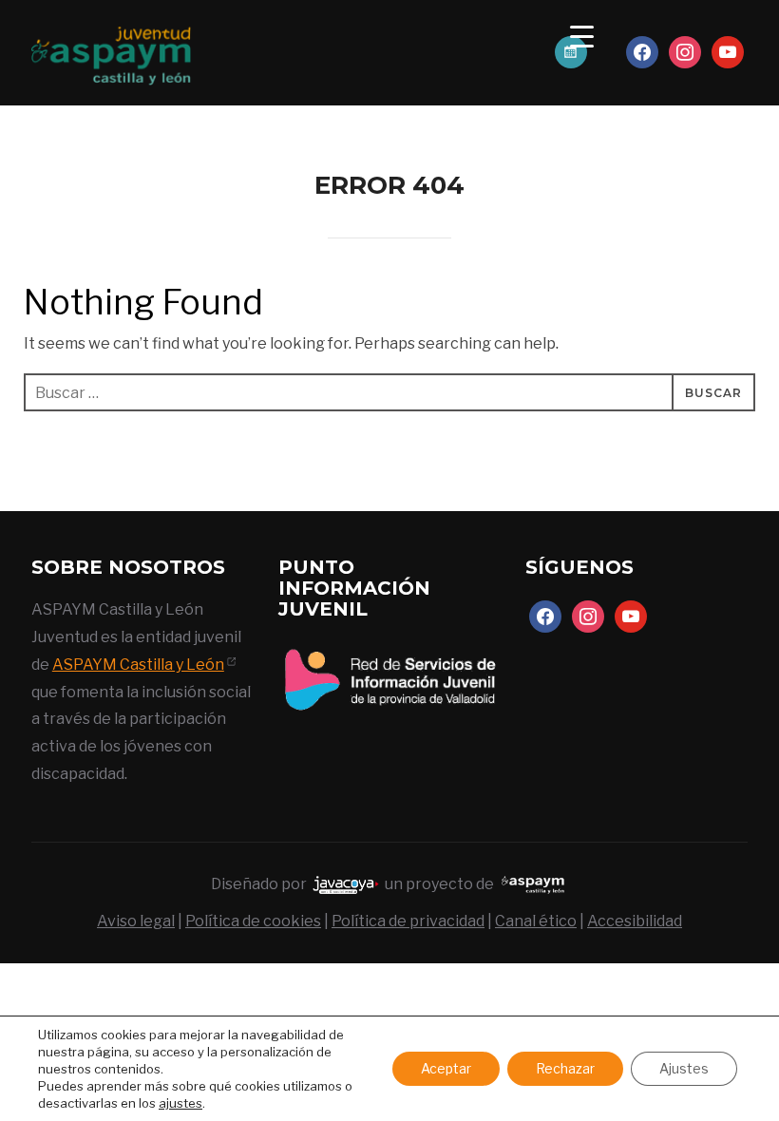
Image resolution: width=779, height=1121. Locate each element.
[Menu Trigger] (582, 36)
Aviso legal (136, 921)
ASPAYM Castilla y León (138, 665)
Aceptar (446, 1068)
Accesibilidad (634, 921)
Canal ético (536, 921)
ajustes (180, 1103)
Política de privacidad (408, 921)
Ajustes (684, 1068)
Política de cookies (253, 921)
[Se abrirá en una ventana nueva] (389, 651)
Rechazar (565, 1068)
